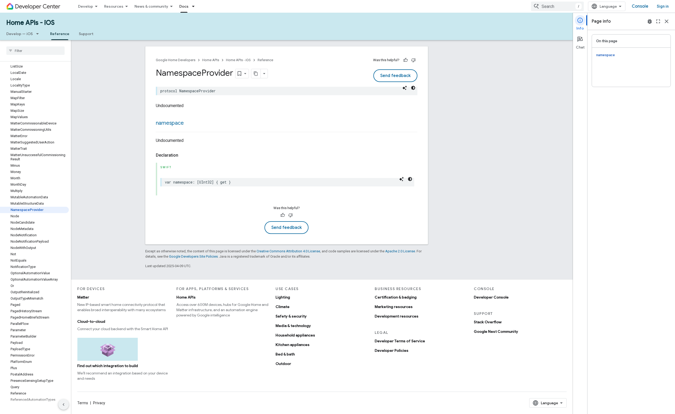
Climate (283, 306)
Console (640, 6)
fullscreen (658, 21)
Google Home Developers (175, 60)
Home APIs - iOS (30, 23)
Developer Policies (391, 350)
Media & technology (293, 325)
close (666, 21)
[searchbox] (35, 50)
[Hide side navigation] (63, 404)
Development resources (396, 316)
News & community (151, 6)
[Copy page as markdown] (256, 73)
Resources (113, 6)
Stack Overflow (488, 322)
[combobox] (557, 6)
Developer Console (491, 297)
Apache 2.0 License (400, 251)
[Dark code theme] (413, 88)
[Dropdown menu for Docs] (195, 6)
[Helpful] (405, 60)
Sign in (663, 6)
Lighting (283, 297)
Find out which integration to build (107, 365)
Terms (82, 403)
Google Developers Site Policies (193, 256)
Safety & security (291, 316)
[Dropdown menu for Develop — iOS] (39, 33)
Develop (85, 6)
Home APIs (210, 60)
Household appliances (295, 335)
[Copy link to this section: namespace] (189, 123)
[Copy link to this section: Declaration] (183, 155)
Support (86, 33)
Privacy (99, 403)
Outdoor (283, 363)
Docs (184, 6)
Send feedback (395, 75)
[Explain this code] (405, 88)
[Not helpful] (413, 60)
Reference (59, 33)
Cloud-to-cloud (91, 321)
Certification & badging (396, 297)
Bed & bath (285, 354)
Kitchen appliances (293, 344)
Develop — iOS (19, 33)
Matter (83, 297)
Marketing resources (394, 306)
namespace (170, 123)
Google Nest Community (496, 331)
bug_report (650, 21)
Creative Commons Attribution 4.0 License (288, 251)
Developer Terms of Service (400, 341)
